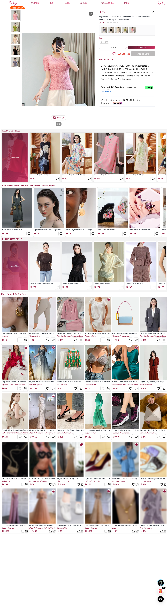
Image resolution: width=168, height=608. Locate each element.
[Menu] (3, 3)
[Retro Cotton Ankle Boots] (113, 208)
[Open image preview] (91, 14)
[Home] (14, 3)
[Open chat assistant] (161, 583)
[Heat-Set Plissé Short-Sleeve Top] (45, 262)
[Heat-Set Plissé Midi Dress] (141, 153)
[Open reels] (161, 599)
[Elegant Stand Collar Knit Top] (109, 262)
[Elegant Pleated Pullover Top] (141, 262)
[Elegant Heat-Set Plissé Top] (77, 262)
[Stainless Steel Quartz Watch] (145, 208)
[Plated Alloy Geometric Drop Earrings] (81, 208)
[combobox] (111, 22)
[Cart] (163, 2)
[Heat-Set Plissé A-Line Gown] (45, 153)
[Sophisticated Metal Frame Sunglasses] (49, 208)
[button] (106, 59)
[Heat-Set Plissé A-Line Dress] (109, 153)
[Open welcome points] (161, 591)
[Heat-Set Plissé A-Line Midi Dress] (77, 153)
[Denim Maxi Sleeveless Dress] (17, 208)
